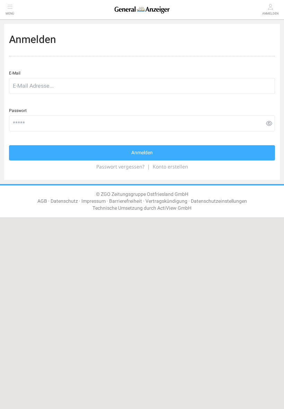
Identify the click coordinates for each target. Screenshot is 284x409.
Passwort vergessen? (120, 166)
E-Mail (14, 73)
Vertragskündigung (166, 201)
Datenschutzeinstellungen (219, 201)
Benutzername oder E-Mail (31, 244)
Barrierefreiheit (125, 201)
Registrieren (211, 226)
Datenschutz (64, 201)
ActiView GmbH (174, 208)
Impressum (93, 201)
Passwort (18, 110)
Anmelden (142, 152)
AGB (42, 201)
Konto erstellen (170, 166)
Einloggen (69, 226)
